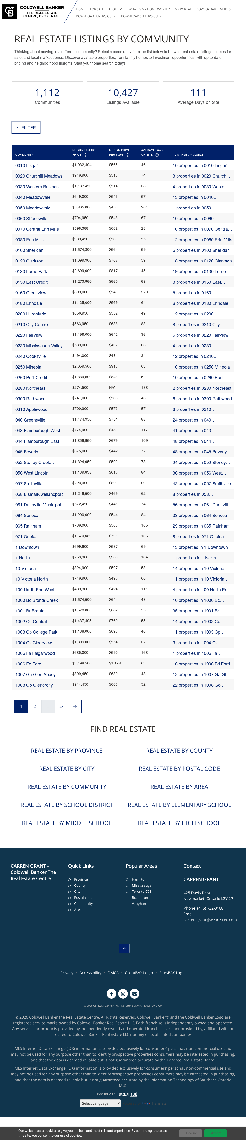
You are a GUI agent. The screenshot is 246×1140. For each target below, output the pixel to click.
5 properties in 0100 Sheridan (201, 250)
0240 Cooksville (30, 356)
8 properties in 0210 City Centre (196, 324)
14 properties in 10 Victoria (198, 568)
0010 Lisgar (26, 165)
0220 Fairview (28, 335)
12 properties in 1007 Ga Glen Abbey (202, 674)
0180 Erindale (28, 303)
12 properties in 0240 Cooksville (193, 356)
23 (61, 706)
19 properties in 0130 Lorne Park (199, 271)
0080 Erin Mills (29, 239)
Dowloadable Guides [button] (213, 9)
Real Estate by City (66, 768)
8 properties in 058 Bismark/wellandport (192, 494)
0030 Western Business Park (38, 186)
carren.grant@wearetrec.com (210, 919)
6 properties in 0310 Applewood (192, 409)
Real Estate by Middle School (67, 823)
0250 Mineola (28, 366)
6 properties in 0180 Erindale (200, 303)
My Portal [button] (183, 9)
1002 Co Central (31, 621)
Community (83, 903)
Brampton (140, 897)
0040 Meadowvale (32, 197)
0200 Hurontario (30, 313)
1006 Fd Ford (28, 663)
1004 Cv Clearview (33, 642)
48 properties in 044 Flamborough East (192, 441)
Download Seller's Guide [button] (141, 16)
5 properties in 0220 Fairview (200, 335)
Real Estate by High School (179, 823)
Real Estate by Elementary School (179, 805)
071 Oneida (26, 536)
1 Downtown (27, 547)
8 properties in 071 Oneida (198, 536)
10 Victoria (25, 568)
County (80, 885)
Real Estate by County (179, 750)
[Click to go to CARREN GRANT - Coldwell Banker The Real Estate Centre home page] (33, 11)
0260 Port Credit (31, 377)
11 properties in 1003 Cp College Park (196, 632)
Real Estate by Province (66, 750)
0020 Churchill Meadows (39, 176)
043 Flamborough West (37, 430)
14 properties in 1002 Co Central (196, 621)
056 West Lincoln (31, 472)
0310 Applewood (31, 409)
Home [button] (80, 9)
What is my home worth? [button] (149, 9)
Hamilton (139, 879)
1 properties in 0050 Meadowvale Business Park (199, 207)
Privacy (66, 972)
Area (78, 909)
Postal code (83, 897)
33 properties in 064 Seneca (200, 515)
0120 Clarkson (29, 260)
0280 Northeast (30, 388)
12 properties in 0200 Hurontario (193, 313)
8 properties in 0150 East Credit (197, 282)
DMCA (113, 972)
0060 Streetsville (31, 218)
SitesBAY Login (172, 972)
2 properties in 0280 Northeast (202, 388)
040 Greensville (30, 419)
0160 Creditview (30, 292)
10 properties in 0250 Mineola (201, 366)
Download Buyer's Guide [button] (96, 16)
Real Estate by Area (179, 787)
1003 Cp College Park (36, 632)
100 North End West (34, 589)
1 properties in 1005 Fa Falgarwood (195, 653)
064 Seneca (26, 515)
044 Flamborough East (37, 441)
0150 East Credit (31, 282)
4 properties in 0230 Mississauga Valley (192, 345)
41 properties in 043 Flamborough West (192, 430)
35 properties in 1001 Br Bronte (196, 610)
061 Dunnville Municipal (38, 504)
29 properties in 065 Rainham (201, 526)
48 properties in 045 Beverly (200, 451)
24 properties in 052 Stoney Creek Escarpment (199, 462)
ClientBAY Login (139, 972)
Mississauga (142, 885)
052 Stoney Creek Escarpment (32, 462)
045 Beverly (26, 451)
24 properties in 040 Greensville (192, 419)
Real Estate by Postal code (179, 768)
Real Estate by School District (66, 805)
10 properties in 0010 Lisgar (200, 165)
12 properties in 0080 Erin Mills (202, 239)
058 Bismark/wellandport (39, 494)
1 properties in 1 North (194, 557)
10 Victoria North (31, 579)
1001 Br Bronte (29, 610)
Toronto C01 (141, 891)
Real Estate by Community (66, 787)
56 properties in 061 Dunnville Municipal (201, 504)
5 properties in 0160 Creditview (192, 292)
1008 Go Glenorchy (34, 685)
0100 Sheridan (29, 250)
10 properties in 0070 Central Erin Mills (201, 229)
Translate (158, 1103)
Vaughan (139, 903)
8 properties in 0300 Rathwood (202, 398)
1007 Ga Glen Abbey (35, 674)
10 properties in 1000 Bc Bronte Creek (196, 600)
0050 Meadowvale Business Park (32, 207)
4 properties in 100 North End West (201, 589)
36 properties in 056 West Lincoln (197, 472)
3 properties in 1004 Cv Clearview (195, 642)
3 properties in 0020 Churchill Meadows (201, 176)
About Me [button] (116, 9)
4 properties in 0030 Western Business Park (200, 186)
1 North (22, 557)
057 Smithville (28, 483)
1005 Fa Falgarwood (35, 653)
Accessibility (90, 972)
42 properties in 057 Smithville (202, 483)
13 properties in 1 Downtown (200, 547)
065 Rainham (28, 526)
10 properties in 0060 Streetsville (193, 218)
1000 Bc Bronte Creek (36, 600)
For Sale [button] (97, 9)
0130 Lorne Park (31, 271)
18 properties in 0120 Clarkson (202, 260)
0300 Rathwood (30, 398)
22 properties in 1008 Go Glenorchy (197, 685)
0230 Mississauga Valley (39, 345)
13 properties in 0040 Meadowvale (193, 197)
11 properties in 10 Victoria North (198, 579)
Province (81, 879)
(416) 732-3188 (210, 908)
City (77, 891)
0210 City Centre (31, 324)
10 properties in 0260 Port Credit (198, 377)
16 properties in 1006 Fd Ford (201, 663)
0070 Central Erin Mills (37, 229)
